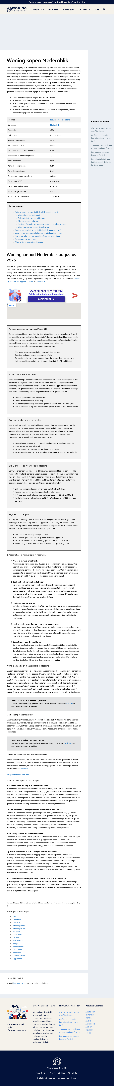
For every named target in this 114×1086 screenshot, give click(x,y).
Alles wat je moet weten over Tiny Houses (101, 130)
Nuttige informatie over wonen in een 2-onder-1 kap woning (41, 224)
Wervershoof (18, 941)
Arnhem (89, 1027)
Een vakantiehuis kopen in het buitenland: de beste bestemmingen (101, 162)
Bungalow (24, 769)
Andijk (15, 944)
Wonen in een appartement (29, 215)
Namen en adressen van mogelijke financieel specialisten (37, 236)
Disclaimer (62, 1073)
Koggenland (23, 281)
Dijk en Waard (12, 281)
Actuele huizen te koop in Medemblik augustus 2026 (36, 212)
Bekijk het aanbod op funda (18, 775)
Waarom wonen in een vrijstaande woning (34, 227)
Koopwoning (38, 9)
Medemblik (54, 125)
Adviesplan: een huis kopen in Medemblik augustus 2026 (38, 230)
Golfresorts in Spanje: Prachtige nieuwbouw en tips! (101, 138)
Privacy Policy (73, 1073)
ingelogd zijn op (19, 983)
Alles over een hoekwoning (29, 221)
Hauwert (16, 938)
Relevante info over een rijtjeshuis (31, 218)
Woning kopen (52, 1068)
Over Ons (53, 1073)
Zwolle (88, 1021)
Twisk (15, 916)
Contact (39, 1073)
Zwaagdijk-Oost (19, 925)
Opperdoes (17, 959)
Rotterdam (90, 1015)
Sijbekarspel (17, 950)
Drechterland (42, 281)
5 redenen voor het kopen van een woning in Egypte (101, 147)
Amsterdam (90, 1012)
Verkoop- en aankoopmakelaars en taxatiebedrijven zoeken (39, 233)
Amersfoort (90, 1024)
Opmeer (76, 278)
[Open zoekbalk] (104, 9)
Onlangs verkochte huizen (25, 239)
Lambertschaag (19, 956)
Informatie (83, 9)
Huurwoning (53, 9)
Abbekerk (17, 953)
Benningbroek (18, 947)
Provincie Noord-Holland (60, 120)
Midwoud (16, 922)
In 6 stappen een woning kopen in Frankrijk (101, 154)
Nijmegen (89, 1030)
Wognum (16, 931)
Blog (97, 9)
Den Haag (89, 1018)
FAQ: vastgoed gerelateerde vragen (29, 242)
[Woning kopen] (17, 9)
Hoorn (31, 281)
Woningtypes (68, 9)
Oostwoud (17, 919)
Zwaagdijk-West (19, 928)
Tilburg (88, 1033)
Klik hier (69, 703)
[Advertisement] (57, 31)
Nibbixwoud (17, 934)
